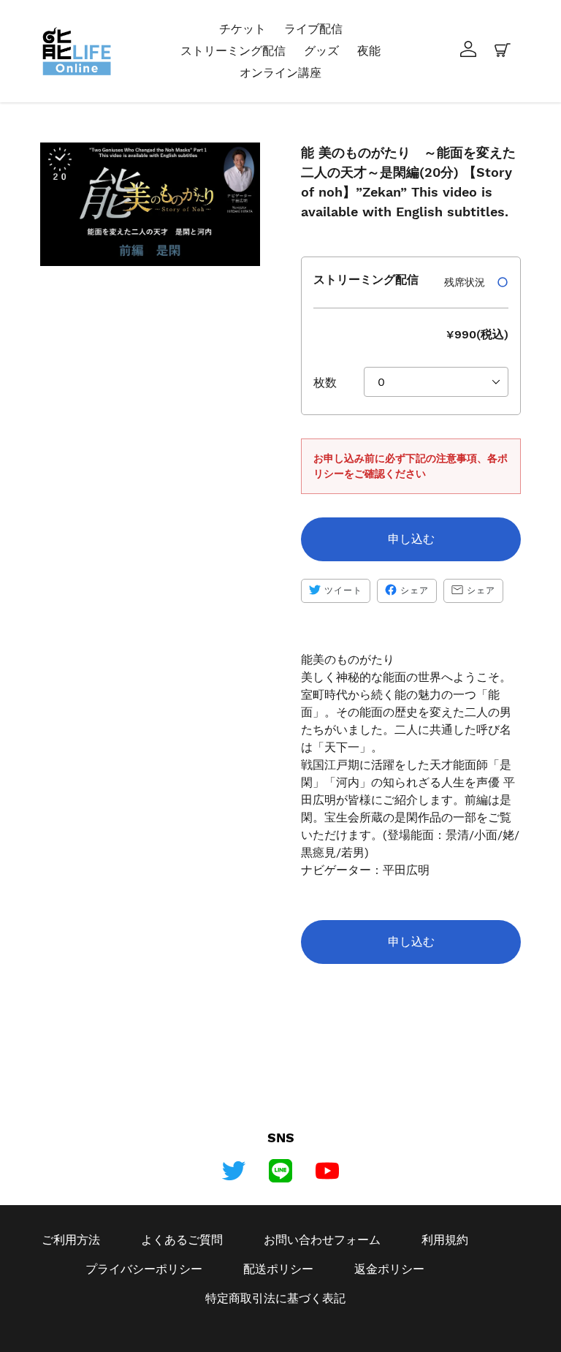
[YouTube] (327, 1170)
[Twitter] (233, 1170)
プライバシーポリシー (143, 1269)
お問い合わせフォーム (322, 1240)
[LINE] (280, 1170)
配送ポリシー (278, 1269)
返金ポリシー (389, 1269)
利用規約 (444, 1240)
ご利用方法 (71, 1240)
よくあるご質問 (182, 1240)
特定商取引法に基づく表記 (275, 1298)
